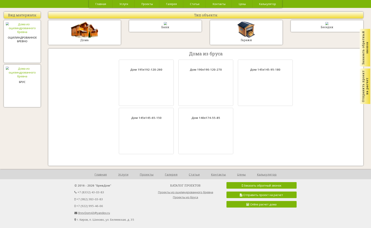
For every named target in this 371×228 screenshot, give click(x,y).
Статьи (194, 4)
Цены (242, 4)
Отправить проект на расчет (262, 195)
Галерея (171, 4)
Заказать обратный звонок (262, 185)
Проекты (147, 4)
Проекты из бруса (185, 197)
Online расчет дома (263, 204)
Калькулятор (267, 4)
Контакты (219, 4)
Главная (100, 4)
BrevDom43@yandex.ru (94, 213)
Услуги (123, 4)
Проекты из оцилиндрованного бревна (185, 192)
